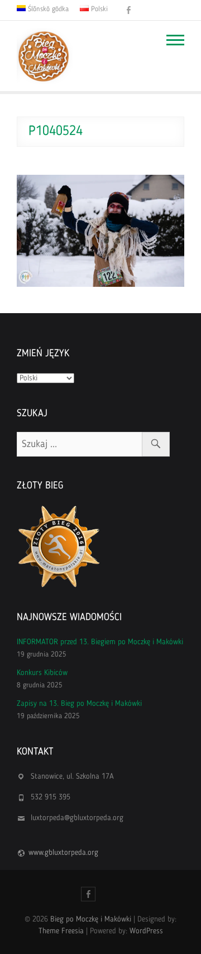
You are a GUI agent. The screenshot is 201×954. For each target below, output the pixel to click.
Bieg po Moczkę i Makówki (90, 919)
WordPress (146, 931)
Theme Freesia (61, 931)
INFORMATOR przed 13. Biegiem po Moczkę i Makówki (100, 642)
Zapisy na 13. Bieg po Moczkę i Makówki (79, 704)
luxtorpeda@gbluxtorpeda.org (77, 818)
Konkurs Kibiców (42, 673)
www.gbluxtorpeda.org (63, 853)
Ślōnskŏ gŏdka (47, 9)
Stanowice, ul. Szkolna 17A (72, 776)
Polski (98, 9)
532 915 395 (50, 797)
